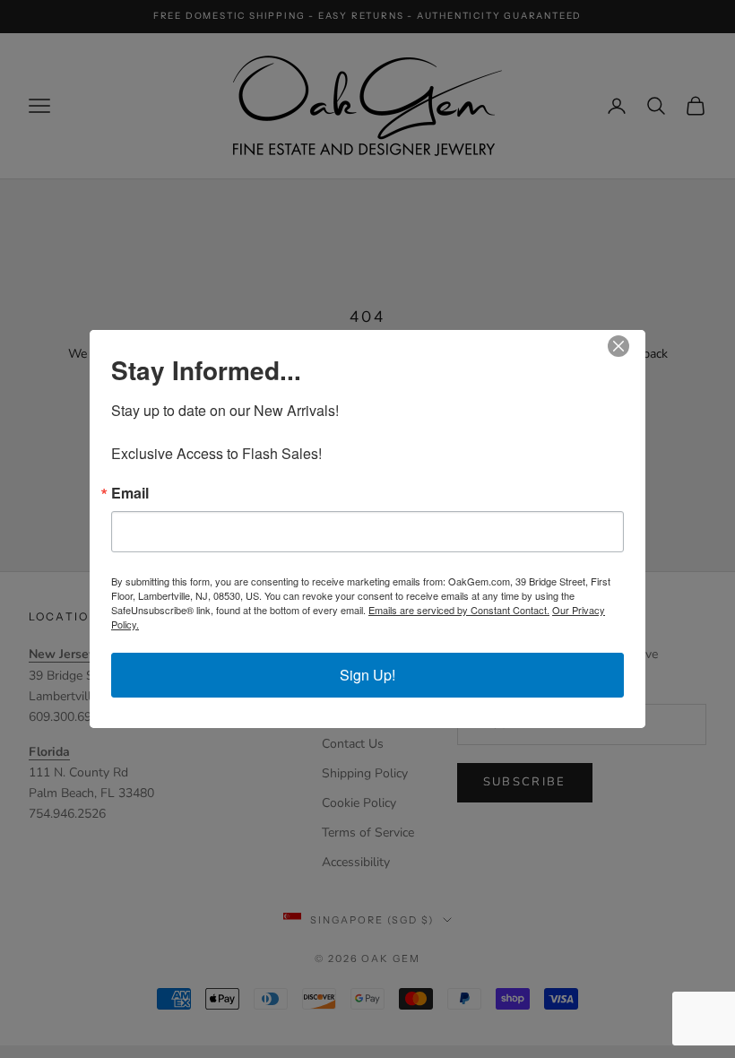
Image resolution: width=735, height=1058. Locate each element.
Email (130, 493)
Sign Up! (367, 674)
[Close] (629, 346)
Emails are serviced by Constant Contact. (458, 610)
